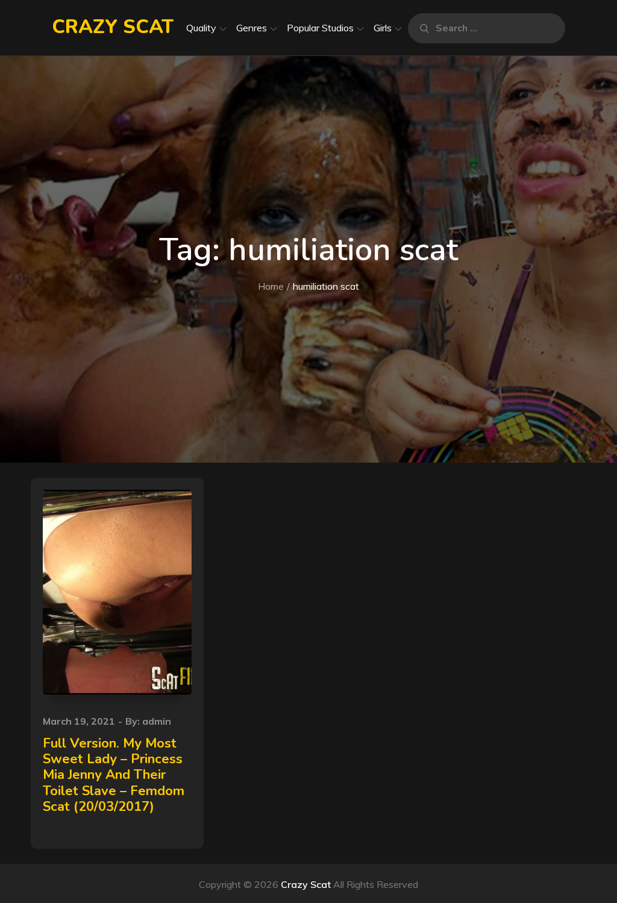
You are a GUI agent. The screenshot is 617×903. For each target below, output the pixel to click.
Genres (251, 28)
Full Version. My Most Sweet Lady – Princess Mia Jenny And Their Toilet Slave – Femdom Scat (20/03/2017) (113, 775)
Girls (383, 28)
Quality (201, 28)
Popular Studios (320, 28)
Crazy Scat (113, 27)
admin (156, 721)
